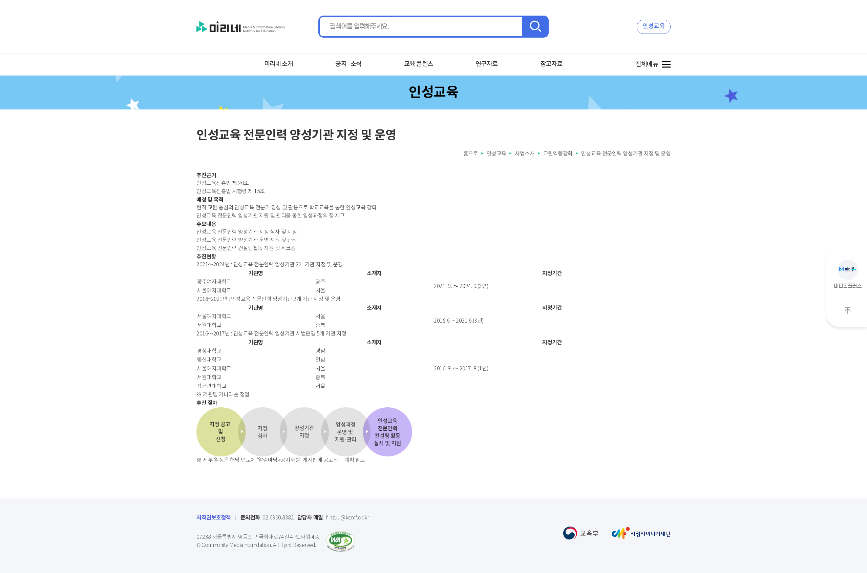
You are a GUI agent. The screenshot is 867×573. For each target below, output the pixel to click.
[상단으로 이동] (847, 311)
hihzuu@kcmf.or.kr (333, 518)
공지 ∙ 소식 (348, 64)
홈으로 (470, 154)
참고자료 (551, 64)
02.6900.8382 (267, 518)
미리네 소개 (278, 64)
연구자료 (486, 64)
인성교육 (653, 26)
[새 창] (340, 541)
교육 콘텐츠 (418, 64)
